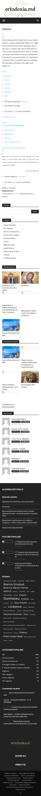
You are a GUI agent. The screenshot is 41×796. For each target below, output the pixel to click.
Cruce (15, 595)
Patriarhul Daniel (8, 629)
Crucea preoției (26, 780)
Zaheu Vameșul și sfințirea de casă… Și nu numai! (10, 387)
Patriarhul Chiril (31, 625)
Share (4, 72)
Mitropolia (31, 607)
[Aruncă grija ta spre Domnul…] (30, 377)
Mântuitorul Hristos (28, 611)
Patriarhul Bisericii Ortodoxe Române (14, 625)
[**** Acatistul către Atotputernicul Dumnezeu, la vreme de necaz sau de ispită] (7, 555)
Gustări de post (8, 248)
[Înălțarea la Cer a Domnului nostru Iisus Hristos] (11, 278)
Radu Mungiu (7, 714)
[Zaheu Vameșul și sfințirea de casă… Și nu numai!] (11, 377)
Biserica (33, 581)
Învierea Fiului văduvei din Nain (12, 528)
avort (27, 581)
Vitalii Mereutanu (18, 468)
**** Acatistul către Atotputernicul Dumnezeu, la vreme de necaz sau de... (27, 554)
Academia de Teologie (9, 581)
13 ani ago (24, 102)
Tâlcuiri (6, 242)
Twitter (7, 80)
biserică (7, 591)
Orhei (25, 614)
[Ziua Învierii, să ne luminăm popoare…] (11, 397)
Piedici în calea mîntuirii (28, 776)
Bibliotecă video (9, 245)
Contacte (6, 255)
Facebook (8, 76)
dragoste (22, 595)
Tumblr (7, 88)
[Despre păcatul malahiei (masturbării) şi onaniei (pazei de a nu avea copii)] (7, 566)
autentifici (15, 194)
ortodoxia (32, 614)
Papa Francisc (7, 618)
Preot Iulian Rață (12, 636)
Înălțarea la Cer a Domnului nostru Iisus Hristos (9, 288)
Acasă (4, 26)
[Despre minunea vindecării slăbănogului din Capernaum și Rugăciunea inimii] (30, 352)
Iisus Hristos (20, 603)
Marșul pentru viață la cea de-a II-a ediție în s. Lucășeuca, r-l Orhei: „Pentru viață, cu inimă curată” (19, 521)
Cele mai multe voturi (12, 142)
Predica (23, 632)
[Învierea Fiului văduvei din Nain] (11, 325)
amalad (6, 700)
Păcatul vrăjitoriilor (14, 780)
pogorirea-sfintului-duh (11, 776)
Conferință (22, 591)
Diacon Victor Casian (20, 429)
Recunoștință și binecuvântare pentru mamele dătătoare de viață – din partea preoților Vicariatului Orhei (20, 513)
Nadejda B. (16, 459)
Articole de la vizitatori (11, 235)
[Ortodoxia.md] (20, 9)
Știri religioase (8, 228)
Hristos (25, 599)
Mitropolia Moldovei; (9, 611)
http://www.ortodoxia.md (18, 424)
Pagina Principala (9, 225)
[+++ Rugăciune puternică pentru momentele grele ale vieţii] (7, 544)
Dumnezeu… (25, 285)
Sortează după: (13, 126)
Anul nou (21, 581)
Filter (4, 123)
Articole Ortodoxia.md (11, 232)
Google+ (7, 84)
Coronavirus (7, 595)
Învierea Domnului (24, 785)
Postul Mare (13, 785)
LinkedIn (7, 92)
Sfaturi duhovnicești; (30, 637)
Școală (10, 640)
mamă (25, 607)
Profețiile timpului (9, 258)
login (14, 111)
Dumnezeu (11, 598)
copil (32, 591)
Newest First (9, 130)
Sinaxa (5, 640)
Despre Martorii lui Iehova (27, 773)
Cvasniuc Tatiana (18, 449)
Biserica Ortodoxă (13, 584)
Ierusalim (6, 603)
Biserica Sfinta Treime (11, 251)
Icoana (32, 599)
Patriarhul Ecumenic (21, 629)
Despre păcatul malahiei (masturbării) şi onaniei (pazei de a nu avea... (27, 566)
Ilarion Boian (32, 603)
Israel (5, 607)
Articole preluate (9, 238)
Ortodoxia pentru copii (13, 778)
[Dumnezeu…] (30, 278)
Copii (28, 591)
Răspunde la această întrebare (14, 148)
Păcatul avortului (28, 778)
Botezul (15, 591)
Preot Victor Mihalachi (20, 439)
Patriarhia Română (8, 622)
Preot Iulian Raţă (18, 419)
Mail (6, 96)
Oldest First (8, 134)
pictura (16, 633)
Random (7, 138)
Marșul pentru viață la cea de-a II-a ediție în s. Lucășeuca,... (29, 313)
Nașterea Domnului (12, 614)
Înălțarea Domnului (11, 773)
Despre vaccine (8, 782)
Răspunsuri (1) (10, 117)
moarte (19, 611)
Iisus (11, 603)
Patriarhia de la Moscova (20, 618)
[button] (3, 21)
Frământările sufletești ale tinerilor (25, 782)
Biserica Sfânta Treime (15, 588)
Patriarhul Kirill (7, 633)
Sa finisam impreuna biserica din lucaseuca (19, 787)
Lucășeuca (14, 606)
